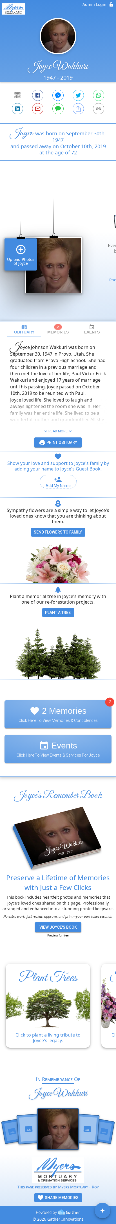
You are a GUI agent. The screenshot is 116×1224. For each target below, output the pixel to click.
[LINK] (98, 108)
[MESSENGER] (58, 95)
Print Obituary (61, 442)
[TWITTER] (78, 95)
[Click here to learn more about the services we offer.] (58, 1170)
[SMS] (58, 108)
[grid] (58, 250)
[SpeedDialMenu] (102, 1210)
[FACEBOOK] (37, 95)
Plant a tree (58, 612)
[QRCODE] (17, 95)
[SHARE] (78, 108)
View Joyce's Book (58, 927)
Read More (58, 431)
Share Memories (61, 1197)
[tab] (24, 329)
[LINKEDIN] (17, 108)
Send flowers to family (58, 532)
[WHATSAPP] (98, 95)
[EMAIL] (37, 108)
